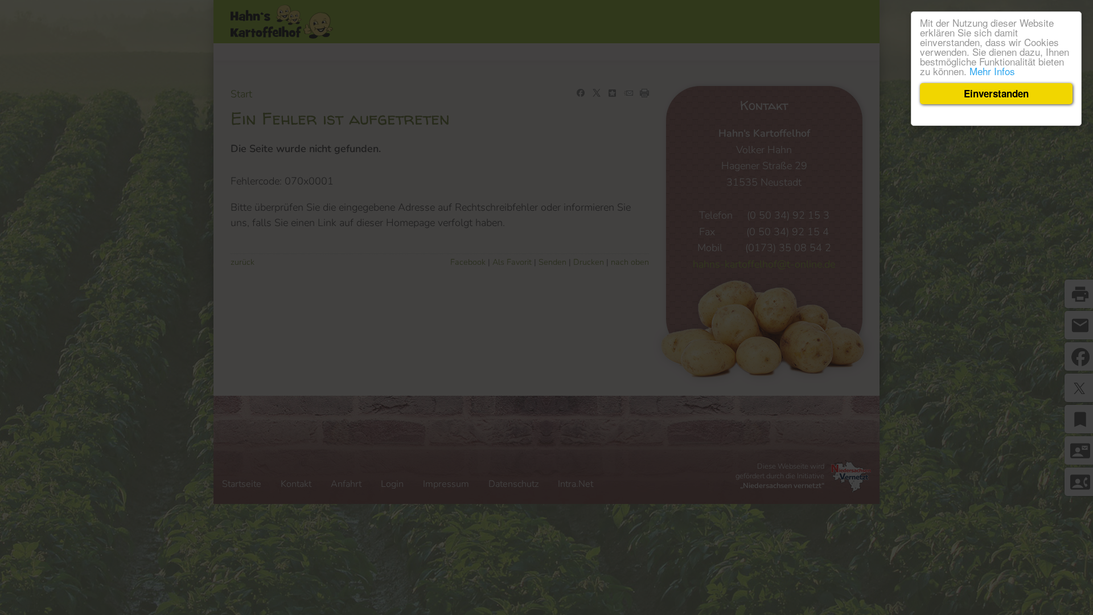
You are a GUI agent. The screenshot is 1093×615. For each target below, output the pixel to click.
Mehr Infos (992, 71)
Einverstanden (996, 93)
